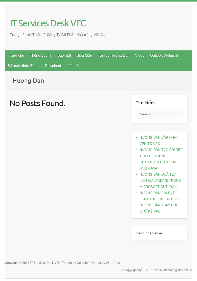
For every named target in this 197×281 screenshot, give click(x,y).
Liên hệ (73, 66)
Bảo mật (64, 55)
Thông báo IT (41, 55)
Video (139, 55)
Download (53, 66)
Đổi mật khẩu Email (23, 66)
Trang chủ (16, 55)
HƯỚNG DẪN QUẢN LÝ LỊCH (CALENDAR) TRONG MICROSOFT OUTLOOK (160, 181)
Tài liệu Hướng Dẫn (114, 55)
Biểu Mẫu (84, 55)
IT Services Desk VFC (47, 22)
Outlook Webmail (164, 55)
